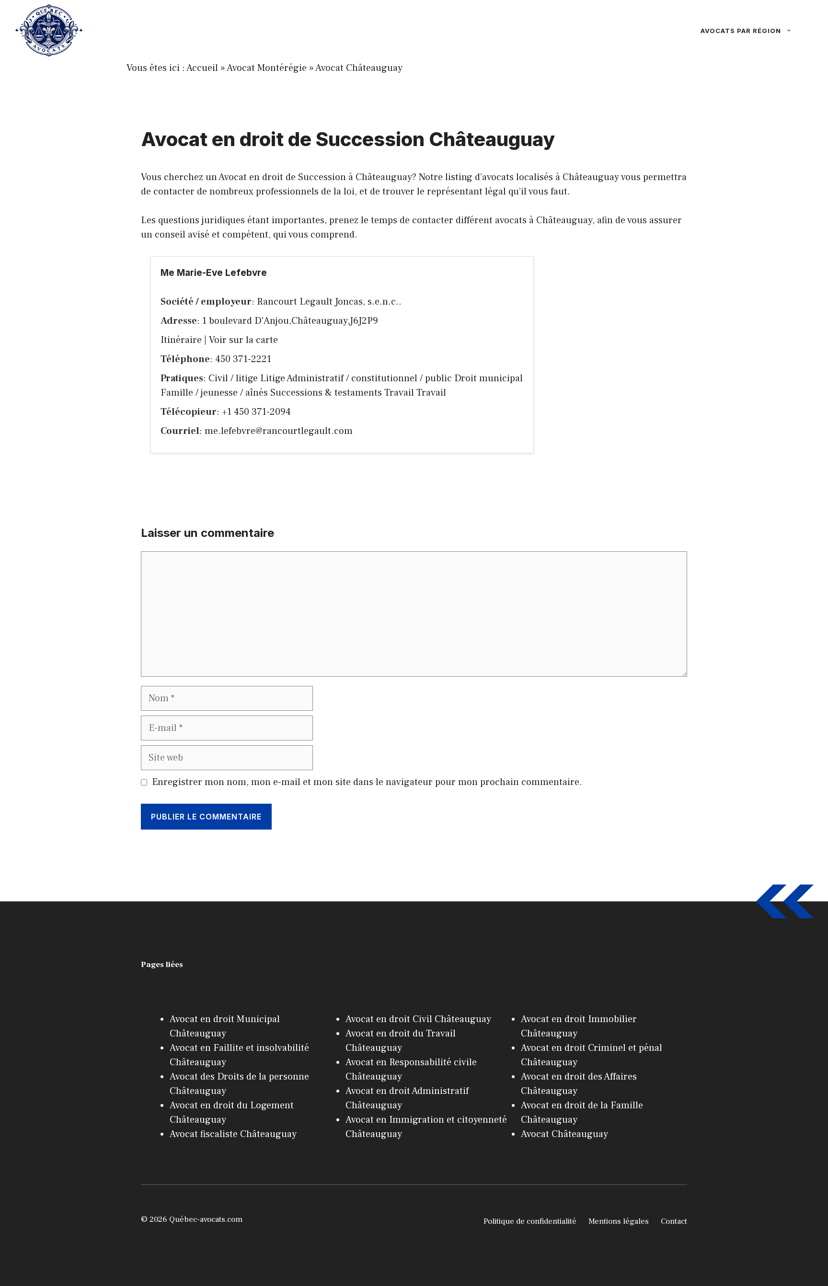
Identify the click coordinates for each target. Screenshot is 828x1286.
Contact (674, 1221)
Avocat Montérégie (267, 68)
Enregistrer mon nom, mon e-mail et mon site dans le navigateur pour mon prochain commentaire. (367, 782)
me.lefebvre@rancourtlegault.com (279, 431)
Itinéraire (181, 340)
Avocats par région (741, 30)
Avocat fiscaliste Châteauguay (233, 1134)
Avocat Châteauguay (358, 68)
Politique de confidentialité (529, 1221)
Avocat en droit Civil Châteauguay (418, 1019)
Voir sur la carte (243, 340)
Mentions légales (618, 1221)
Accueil (202, 68)
